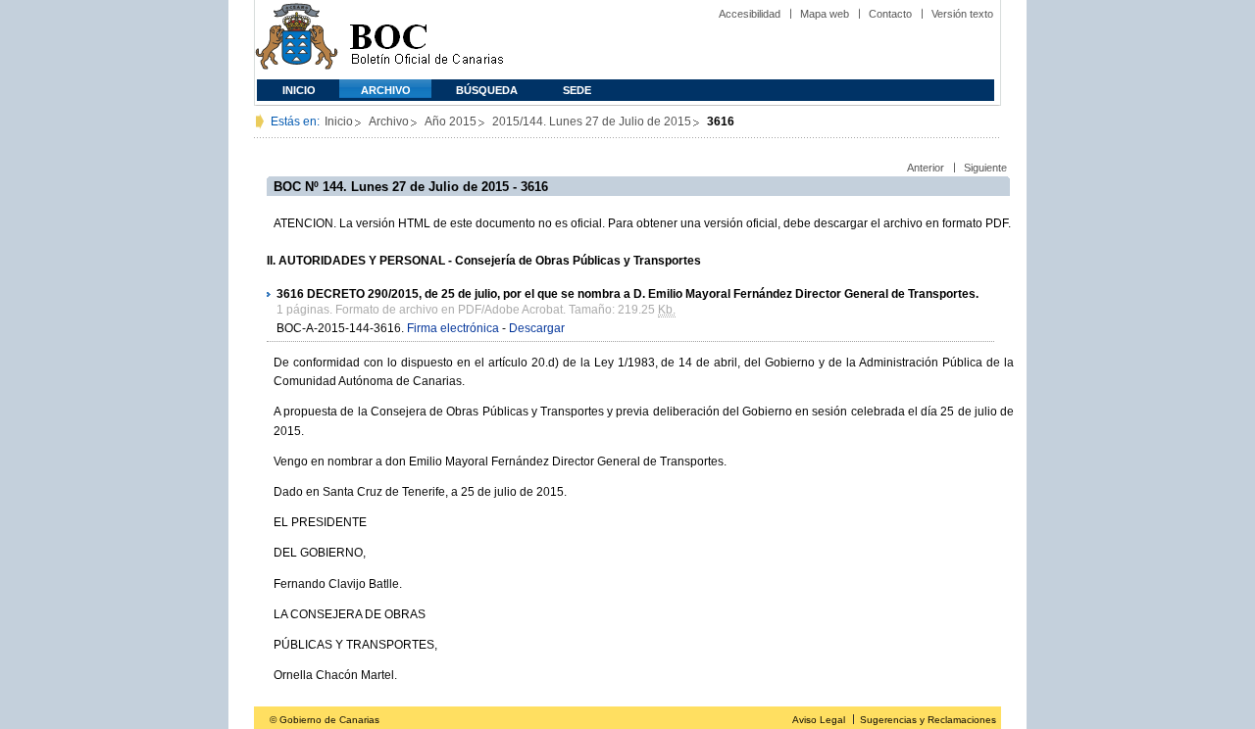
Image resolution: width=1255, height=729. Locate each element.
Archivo (386, 90)
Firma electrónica (453, 328)
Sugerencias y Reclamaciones (928, 719)
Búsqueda (487, 90)
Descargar (537, 328)
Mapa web (824, 14)
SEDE (577, 90)
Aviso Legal (818, 719)
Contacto (890, 14)
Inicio (299, 90)
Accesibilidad (749, 14)
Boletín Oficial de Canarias (426, 39)
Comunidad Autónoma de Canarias (296, 39)
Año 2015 (451, 121)
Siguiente (985, 167)
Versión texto (962, 14)
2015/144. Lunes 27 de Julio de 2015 (591, 121)
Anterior (925, 167)
